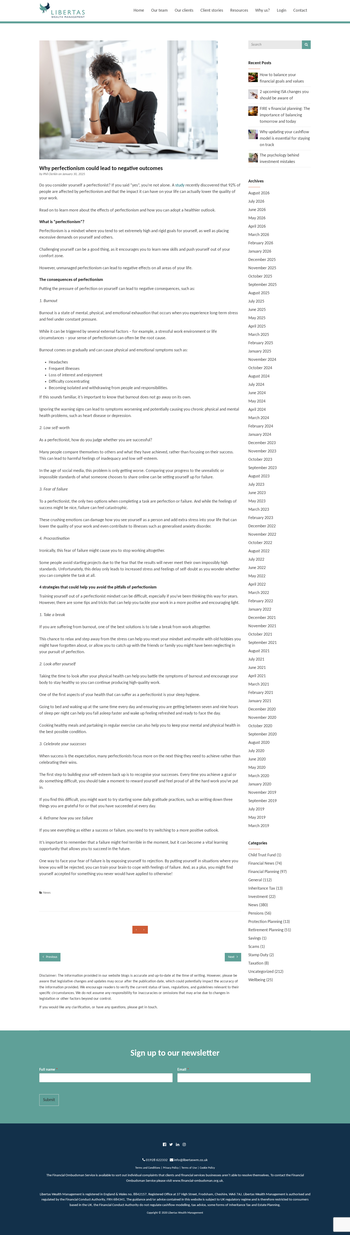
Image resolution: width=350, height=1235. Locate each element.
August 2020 (259, 742)
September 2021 (262, 643)
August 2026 (259, 193)
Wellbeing (256, 980)
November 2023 (262, 451)
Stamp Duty (258, 955)
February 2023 (260, 518)
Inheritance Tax (261, 888)
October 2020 (260, 726)
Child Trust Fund (262, 855)
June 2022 (257, 568)
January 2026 (259, 251)
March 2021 (258, 684)
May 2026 (256, 218)
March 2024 (258, 418)
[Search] (306, 44)
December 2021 (262, 618)
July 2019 (256, 809)
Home (139, 10)
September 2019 (262, 801)
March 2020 (258, 776)
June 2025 (257, 310)
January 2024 (259, 434)
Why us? (262, 10)
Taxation (255, 963)
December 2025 (262, 260)
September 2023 (262, 468)
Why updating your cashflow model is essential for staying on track (285, 138)
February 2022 (260, 601)
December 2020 (262, 709)
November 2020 (262, 718)
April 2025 (257, 326)
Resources (239, 10)
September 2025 (262, 285)
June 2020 (257, 759)
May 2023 (256, 501)
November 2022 (262, 534)
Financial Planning (263, 872)
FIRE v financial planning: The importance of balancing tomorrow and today (285, 115)
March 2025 (258, 335)
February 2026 (260, 243)
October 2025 (260, 276)
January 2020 (259, 784)
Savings (254, 938)
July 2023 (256, 484)
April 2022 (257, 584)
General (255, 880)
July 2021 (256, 659)
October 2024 (260, 368)
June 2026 (257, 210)
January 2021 (259, 701)
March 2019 (258, 826)
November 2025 (262, 268)
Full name (48, 1070)
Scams (253, 947)
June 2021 (257, 668)
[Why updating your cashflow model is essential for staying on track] (253, 134)
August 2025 (259, 293)
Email (183, 1070)
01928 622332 (157, 1160)
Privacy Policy (171, 1167)
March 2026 (258, 235)
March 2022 (258, 593)
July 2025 (256, 301)
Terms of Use (189, 1167)
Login (281, 10)
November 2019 (262, 792)
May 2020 (256, 767)
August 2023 (259, 476)
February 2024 (260, 426)
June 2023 (257, 493)
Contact (300, 10)
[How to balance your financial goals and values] (253, 77)
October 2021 (260, 634)
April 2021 (257, 676)
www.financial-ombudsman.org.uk (198, 1181)
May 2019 (256, 817)
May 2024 (256, 401)
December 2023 (262, 443)
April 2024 (257, 409)
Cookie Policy (207, 1167)
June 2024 (257, 393)
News (46, 893)
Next (231, 957)
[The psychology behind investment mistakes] (253, 157)
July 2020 (256, 751)
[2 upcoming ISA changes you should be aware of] (253, 94)
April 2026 (257, 226)
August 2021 (259, 651)
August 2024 (259, 376)
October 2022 (260, 543)
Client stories (211, 10)
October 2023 (260, 459)
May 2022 (256, 576)
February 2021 (260, 693)
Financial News (261, 863)
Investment (258, 897)
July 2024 (256, 384)
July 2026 (256, 201)
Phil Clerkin (50, 174)
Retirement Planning (265, 930)
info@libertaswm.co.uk (191, 1160)
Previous (51, 957)
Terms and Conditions (147, 1167)
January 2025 (259, 351)
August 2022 (259, 551)
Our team (159, 10)
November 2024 (262, 360)
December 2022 (262, 526)
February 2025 (260, 343)
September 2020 (262, 734)
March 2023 (258, 509)
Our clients (184, 10)
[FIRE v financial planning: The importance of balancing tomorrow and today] (253, 111)
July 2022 (256, 559)
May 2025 (256, 318)
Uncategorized (261, 972)
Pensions (256, 913)
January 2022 (259, 609)
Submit (49, 1100)
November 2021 (262, 626)
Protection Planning (265, 922)
